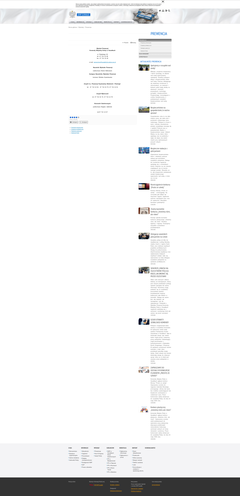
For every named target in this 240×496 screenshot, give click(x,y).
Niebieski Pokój (75, 133)
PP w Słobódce (111, 472)
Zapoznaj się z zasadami (137, 488)
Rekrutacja (122, 448)
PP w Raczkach (112, 465)
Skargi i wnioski (137, 460)
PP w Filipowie (111, 463)
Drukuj (134, 42)
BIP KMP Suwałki (98, 485)
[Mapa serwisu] (163, 10)
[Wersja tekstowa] (166, 10)
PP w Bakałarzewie (111, 460)
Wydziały (81, 27)
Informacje (84, 448)
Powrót (126, 42)
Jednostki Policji (74, 460)
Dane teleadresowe (137, 452)
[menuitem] (72, 22)
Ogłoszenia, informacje (123, 452)
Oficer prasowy (137, 458)
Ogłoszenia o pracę (124, 456)
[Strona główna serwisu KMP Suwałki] (160, 10)
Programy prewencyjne (77, 127)
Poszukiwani (85, 456)
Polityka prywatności (136, 491)
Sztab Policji (143, 57)
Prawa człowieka (87, 467)
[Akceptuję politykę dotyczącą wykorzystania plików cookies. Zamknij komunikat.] (163, 1)
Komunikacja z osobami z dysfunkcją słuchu (138, 468)
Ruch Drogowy (144, 54)
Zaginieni (84, 453)
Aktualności (85, 451)
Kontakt (134, 448)
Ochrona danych (150, 448)
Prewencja (88, 27)
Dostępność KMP (87, 462)
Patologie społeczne (76, 131)
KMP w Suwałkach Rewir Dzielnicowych (111, 453)
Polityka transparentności (87, 459)
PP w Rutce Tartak (110, 468)
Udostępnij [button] (75, 122)
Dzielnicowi (110, 448)
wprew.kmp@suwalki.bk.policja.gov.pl (105, 62)
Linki (134, 465)
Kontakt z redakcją (114, 485)
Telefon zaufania (138, 462)
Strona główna (72, 27)
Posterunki (136, 455)
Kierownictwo (73, 451)
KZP (83, 465)
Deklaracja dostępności (116, 491)
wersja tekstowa (156, 485)
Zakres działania (74, 458)
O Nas (70, 448)
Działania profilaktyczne (77, 129)
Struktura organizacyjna (73, 454)
